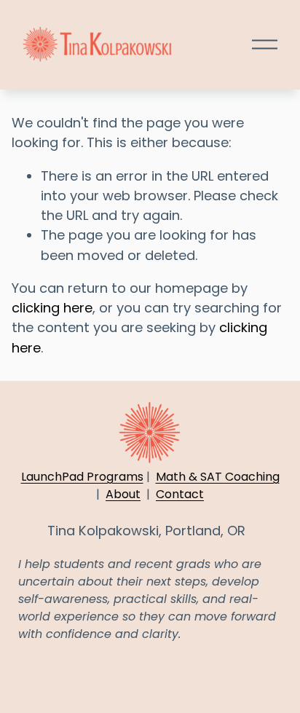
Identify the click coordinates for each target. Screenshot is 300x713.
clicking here (52, 308)
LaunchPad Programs (82, 476)
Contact (180, 494)
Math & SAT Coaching (218, 476)
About (123, 494)
